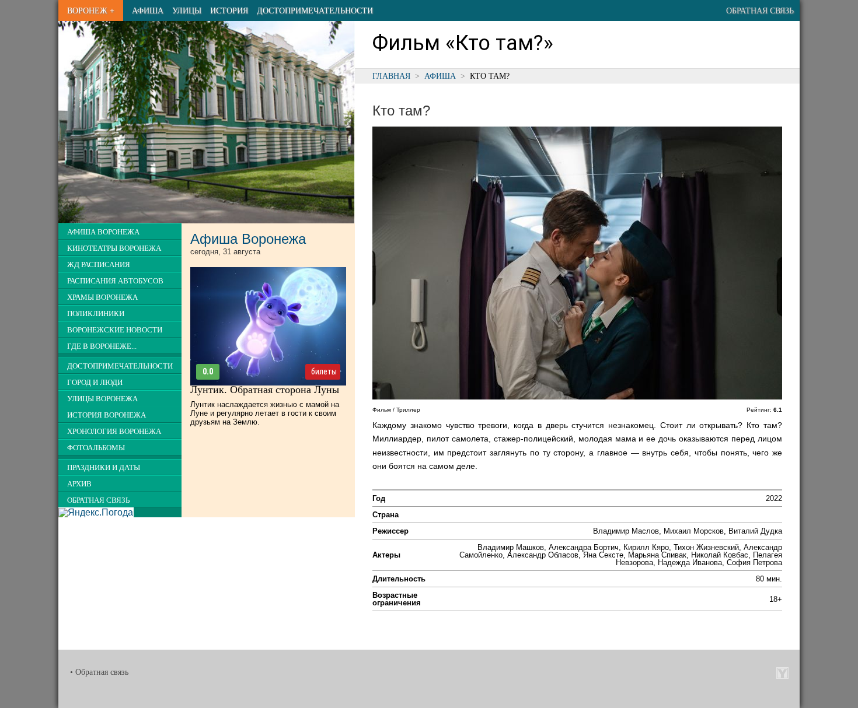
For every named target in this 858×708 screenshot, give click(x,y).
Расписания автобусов (115, 281)
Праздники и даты (103, 468)
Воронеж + (90, 10)
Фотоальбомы (96, 448)
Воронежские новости (114, 330)
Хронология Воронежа (114, 431)
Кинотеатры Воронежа (114, 248)
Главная (391, 75)
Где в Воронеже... (102, 346)
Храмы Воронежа (102, 297)
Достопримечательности (315, 10)
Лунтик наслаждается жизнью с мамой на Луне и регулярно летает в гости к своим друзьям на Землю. (264, 413)
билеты (324, 371)
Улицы (186, 10)
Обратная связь (760, 10)
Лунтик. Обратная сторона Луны (264, 389)
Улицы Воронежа (102, 399)
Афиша (147, 10)
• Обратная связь (99, 672)
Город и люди (95, 382)
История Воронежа (106, 415)
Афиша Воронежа (103, 232)
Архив (79, 484)
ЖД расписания (98, 265)
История (229, 10)
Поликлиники (95, 314)
